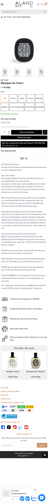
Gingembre (39, 107)
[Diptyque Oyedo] (12, 360)
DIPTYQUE (5, 80)
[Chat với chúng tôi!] (41, 497)
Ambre (5, 107)
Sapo (28, 456)
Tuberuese (29, 107)
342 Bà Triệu (5, 122)
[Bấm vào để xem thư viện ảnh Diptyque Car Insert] (24, 44)
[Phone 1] (22, 498)
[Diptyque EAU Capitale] (35, 360)
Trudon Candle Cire (18, 494)
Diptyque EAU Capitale (35, 372)
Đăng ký (42, 445)
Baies (22, 98)
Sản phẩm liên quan (24, 348)
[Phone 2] (27, 498)
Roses (13, 98)
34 (5, 98)
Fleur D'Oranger (17, 107)
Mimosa (39, 98)
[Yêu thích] (42, 4)
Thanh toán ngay (24, 137)
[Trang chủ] (1, 17)
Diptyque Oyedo (12, 372)
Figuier (31, 98)
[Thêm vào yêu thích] (45, 132)
